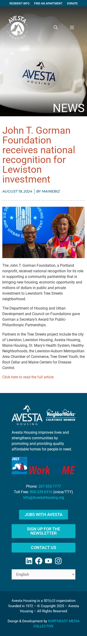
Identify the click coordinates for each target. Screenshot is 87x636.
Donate (72, 3)
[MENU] (72, 27)
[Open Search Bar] (56, 27)
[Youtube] (48, 561)
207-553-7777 (49, 486)
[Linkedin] (29, 561)
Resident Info (19, 3)
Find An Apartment (48, 3)
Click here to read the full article (28, 377)
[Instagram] (58, 561)
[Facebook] (38, 561)
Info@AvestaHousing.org (43, 497)
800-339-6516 (41, 492)
